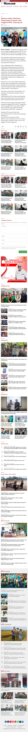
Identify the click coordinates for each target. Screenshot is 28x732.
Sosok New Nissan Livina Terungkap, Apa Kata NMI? (15, 469)
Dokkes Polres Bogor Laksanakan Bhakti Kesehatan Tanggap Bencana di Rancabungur (6, 437)
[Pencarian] (26, 3)
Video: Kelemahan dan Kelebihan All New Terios (14, 460)
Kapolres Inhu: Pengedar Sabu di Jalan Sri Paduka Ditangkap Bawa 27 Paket (12, 498)
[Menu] (2, 3)
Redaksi (15, 725)
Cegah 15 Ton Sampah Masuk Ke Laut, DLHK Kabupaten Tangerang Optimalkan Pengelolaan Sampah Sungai (14, 653)
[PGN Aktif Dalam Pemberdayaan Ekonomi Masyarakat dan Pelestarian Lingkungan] (14, 633)
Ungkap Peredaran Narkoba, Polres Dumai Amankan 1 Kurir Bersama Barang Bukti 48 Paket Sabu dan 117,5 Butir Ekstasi (14, 540)
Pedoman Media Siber (11, 727)
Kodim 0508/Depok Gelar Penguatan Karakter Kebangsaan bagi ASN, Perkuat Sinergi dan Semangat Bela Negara (6, 155)
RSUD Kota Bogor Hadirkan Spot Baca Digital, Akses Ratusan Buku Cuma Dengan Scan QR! (21, 437)
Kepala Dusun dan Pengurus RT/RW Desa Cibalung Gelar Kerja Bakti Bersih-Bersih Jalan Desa (15, 662)
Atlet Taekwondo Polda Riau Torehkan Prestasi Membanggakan (16, 596)
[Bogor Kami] (9, 3)
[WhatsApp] (18, 722)
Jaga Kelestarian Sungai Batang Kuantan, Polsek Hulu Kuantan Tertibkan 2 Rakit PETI (12, 494)
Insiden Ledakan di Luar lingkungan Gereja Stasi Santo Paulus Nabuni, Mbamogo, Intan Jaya (6, 168)
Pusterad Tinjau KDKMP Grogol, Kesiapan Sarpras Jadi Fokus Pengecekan (6, 141)
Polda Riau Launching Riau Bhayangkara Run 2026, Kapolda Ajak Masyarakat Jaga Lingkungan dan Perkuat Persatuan (17, 619)
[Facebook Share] (16, 127)
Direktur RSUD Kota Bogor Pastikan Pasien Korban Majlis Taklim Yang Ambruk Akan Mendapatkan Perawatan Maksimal (7, 425)
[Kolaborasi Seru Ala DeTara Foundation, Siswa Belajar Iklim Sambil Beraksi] (14, 349)
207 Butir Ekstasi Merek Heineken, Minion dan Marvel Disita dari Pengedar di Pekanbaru (13, 516)
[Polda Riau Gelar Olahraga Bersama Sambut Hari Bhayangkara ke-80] (4, 607)
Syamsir (5, 24)
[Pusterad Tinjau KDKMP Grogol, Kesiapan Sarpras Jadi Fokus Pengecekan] (7, 135)
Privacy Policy (21, 725)
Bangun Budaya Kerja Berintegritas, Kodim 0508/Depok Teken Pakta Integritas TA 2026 (20, 155)
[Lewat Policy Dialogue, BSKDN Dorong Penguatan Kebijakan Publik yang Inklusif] (4, 328)
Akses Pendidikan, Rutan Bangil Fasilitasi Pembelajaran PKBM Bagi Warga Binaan (17, 364)
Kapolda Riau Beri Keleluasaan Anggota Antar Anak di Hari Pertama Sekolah (17, 370)
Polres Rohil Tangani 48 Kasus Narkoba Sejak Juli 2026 (13, 507)
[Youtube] (15, 722)
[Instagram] (13, 722)
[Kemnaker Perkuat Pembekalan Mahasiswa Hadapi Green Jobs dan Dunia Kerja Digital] (4, 316)
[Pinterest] (11, 722)
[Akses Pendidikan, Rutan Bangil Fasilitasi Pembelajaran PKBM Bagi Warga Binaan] (4, 364)
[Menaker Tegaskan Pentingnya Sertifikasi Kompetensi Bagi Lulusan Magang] (4, 310)
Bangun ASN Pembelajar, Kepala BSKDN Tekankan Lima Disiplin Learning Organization (17, 322)
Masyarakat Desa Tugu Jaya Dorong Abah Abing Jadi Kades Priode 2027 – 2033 (13, 559)
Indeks (5, 725)
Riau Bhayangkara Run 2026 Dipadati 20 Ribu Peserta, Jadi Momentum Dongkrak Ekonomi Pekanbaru (17, 601)
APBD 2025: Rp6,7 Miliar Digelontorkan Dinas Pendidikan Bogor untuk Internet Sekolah (16, 382)
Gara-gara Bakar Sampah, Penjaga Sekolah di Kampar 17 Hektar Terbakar (13, 503)
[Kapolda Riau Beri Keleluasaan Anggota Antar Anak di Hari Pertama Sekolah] (4, 370)
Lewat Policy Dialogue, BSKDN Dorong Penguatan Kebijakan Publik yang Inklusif (17, 328)
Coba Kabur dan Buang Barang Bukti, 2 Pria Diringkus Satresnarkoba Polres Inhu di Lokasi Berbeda (12, 545)
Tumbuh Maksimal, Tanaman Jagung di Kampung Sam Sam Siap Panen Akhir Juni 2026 (14, 554)
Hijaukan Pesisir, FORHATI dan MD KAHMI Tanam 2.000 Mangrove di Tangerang (14, 658)
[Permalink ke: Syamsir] (2, 25)
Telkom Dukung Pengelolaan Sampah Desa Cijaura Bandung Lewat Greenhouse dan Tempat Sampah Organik (15, 649)
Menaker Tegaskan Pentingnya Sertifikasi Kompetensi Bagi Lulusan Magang (17, 310)
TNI (1, 16)
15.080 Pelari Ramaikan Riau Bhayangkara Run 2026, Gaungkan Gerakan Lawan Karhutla (12, 591)
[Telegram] (23, 722)
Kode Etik (10, 725)
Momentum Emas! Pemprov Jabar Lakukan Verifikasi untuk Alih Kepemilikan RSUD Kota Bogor (14, 413)
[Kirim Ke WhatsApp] (26, 127)
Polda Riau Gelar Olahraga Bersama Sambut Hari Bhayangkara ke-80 (16, 607)
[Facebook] (6, 722)
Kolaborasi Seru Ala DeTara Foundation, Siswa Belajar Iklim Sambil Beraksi (14, 360)
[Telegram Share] (23, 127)
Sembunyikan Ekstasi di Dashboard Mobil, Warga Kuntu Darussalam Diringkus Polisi (13, 550)
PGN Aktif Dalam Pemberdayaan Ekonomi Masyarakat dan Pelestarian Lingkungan (13, 644)
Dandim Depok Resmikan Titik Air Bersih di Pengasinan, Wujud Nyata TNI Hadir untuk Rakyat (20, 141)
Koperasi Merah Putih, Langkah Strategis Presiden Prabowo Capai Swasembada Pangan (14, 564)
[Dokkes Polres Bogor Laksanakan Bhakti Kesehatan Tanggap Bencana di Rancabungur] (7, 431)
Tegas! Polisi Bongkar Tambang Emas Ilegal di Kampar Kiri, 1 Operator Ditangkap (14, 511)
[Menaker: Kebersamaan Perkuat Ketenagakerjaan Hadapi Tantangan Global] (14, 295)
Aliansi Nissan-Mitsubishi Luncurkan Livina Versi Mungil (14, 465)
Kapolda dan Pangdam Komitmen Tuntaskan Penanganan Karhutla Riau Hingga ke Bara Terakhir (15, 452)
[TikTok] (20, 722)
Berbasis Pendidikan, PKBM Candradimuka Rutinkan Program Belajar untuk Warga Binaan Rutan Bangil (17, 388)
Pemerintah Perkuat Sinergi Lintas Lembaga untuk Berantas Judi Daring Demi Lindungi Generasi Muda (16, 334)
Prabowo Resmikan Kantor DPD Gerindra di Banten (15, 456)
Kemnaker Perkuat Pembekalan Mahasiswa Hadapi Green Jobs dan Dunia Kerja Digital (17, 316)
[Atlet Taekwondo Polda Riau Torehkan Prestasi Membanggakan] (4, 596)
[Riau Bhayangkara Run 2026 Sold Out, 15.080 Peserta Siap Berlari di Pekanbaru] (4, 613)
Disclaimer (19, 727)
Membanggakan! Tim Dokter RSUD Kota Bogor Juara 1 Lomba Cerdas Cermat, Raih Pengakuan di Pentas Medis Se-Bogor (21, 425)
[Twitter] (8, 722)
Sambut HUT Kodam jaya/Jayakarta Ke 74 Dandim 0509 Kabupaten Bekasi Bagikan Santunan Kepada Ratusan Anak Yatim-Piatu (15, 448)
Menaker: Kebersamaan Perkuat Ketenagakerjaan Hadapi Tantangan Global (13, 306)
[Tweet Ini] (18, 127)
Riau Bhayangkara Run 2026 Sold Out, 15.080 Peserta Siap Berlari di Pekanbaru (17, 613)
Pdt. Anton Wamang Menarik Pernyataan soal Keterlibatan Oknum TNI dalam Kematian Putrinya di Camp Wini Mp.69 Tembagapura (21, 168)
